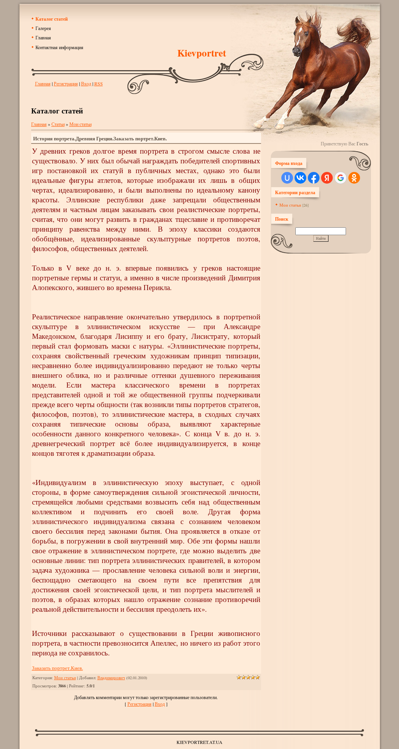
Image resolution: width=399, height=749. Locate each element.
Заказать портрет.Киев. (57, 667)
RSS (98, 83)
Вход (86, 83)
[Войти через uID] (287, 178)
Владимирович (111, 677)
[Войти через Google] (340, 178)
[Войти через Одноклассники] (354, 178)
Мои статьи (80, 124)
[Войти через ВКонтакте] (300, 178)
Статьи (58, 124)
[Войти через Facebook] (314, 178)
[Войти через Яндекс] (327, 178)
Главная (43, 83)
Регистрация (66, 83)
